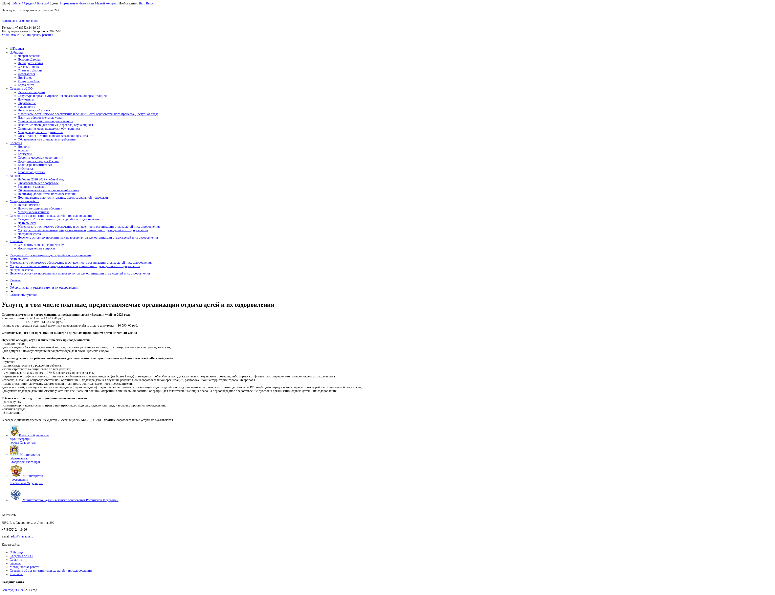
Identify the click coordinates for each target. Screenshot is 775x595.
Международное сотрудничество (40, 132)
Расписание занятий (32, 186)
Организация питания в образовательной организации (55, 135)
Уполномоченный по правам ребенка (27, 35)
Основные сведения (31, 92)
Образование (27, 103)
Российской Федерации (26, 483)
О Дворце (16, 52)
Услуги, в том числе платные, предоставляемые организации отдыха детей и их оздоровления (83, 230)
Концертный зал (29, 81)
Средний (30, 3)
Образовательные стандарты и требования (47, 139)
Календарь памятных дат (35, 165)
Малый (18, 3)
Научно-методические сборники (40, 208)
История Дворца (29, 59)
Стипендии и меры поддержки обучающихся (49, 128)
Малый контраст (106, 3)
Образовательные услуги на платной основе (48, 190)
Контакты (16, 241)
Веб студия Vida (13, 590)
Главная (15, 280)
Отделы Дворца (29, 66)
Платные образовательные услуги (41, 117)
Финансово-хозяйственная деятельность (45, 121)
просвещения (19, 479)
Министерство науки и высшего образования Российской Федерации (70, 500)
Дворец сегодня (29, 56)
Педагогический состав (34, 110)
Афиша (23, 150)
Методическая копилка (33, 212)
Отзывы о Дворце (30, 70)
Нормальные (69, 3)
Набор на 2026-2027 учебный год (41, 179)
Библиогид (25, 168)
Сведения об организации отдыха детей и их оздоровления (58, 219)
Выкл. (150, 3)
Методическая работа (24, 201)
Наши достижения (30, 63)
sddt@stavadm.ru (22, 536)
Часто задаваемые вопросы (36, 248)
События (16, 143)
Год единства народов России (38, 161)
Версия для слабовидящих (20, 20)
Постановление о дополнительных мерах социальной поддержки (63, 197)
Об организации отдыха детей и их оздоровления (44, 287)
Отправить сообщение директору (41, 244)
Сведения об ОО (21, 88)
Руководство (26, 106)
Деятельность (27, 223)
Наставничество (29, 204)
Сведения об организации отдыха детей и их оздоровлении (51, 215)
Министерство (33, 476)
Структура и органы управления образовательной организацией (62, 95)
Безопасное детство (31, 172)
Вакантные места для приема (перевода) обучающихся (55, 125)
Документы (26, 99)
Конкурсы (25, 154)
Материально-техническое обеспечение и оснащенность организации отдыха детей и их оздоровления (89, 226)
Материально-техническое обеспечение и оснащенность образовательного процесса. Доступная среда (88, 114)
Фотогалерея (26, 74)
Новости (24, 146)
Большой (43, 3)
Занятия (15, 175)
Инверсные (86, 3)
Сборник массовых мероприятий (40, 157)
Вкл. (142, 3)
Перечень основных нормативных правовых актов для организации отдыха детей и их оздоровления (88, 237)
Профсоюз (25, 77)
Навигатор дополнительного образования (46, 194)
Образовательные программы (38, 183)
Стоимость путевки (23, 294)
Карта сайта (26, 85)
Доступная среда (29, 234)
